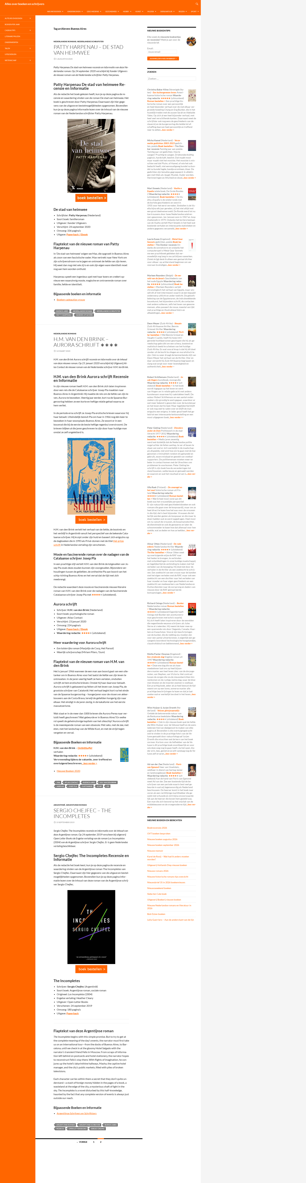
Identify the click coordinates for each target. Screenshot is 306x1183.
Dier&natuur (166, 11)
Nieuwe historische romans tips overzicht (167, 876)
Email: (150, 48)
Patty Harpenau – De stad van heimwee (88, 50)
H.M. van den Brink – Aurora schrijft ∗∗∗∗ (86, 342)
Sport (194, 11)
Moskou (60, 1129)
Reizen (182, 11)
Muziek (150, 11)
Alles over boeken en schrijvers (24, 4)
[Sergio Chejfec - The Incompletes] (91, 969)
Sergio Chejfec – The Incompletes (82, 813)
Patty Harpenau (64, 315)
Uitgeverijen (10, 54)
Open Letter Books (78, 1129)
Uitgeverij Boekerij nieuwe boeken (164, 899)
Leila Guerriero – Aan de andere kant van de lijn (170, 919)
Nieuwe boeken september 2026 (163, 845)
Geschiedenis (93, 11)
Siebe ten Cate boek (157, 893)
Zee (107, 786)
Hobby (126, 11)
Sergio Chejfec (98, 1129)
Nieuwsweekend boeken (159, 888)
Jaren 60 (60, 786)
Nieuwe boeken (54, 11)
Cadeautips (10, 30)
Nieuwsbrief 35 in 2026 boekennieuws (166, 882)
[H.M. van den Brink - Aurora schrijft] (91, 520)
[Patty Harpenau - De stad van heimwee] (91, 198)
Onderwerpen (11, 42)
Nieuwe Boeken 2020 (68, 770)
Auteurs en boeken (13, 18)
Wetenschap (10, 60)
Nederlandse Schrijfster (108, 311)
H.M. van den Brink (108, 782)
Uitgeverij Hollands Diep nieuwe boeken (167, 865)
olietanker (87, 786)
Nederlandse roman (82, 311)
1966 (58, 782)
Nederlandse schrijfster (90, 41)
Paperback (72, 1013)
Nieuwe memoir (155, 850)
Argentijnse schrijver (89, 1125)
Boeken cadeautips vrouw (71, 299)
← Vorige (81, 1142)
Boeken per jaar (12, 24)
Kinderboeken (73, 11)
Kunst (138, 11)
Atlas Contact (72, 782)
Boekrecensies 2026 (157, 827)
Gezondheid (111, 11)
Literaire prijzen (12, 36)
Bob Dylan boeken (156, 914)
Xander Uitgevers (84, 315)
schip (99, 786)
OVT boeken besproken (158, 833)
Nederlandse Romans (65, 41)
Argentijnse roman (76, 805)
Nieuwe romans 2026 (157, 870)
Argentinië (59, 805)
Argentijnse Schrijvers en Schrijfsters (77, 1113)
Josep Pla (72, 786)
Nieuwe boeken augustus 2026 (162, 839)
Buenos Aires (62, 311)
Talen (7, 48)
